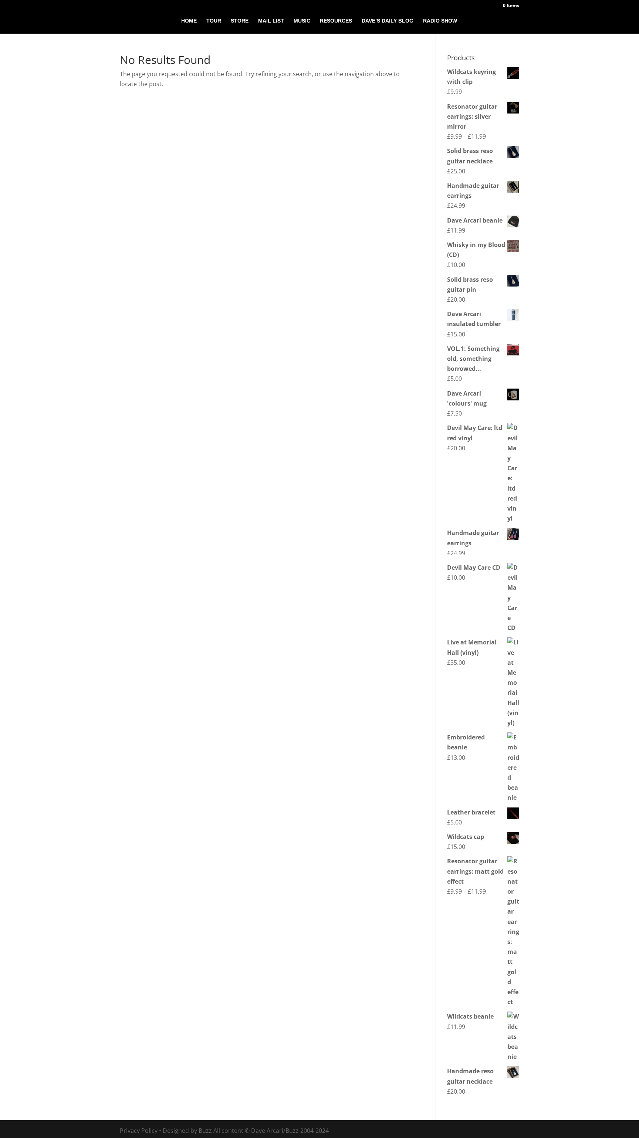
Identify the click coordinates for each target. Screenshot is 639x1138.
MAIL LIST (271, 21)
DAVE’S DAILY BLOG (387, 21)
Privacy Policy (139, 1131)
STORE (239, 21)
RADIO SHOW (440, 21)
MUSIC (302, 21)
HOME (189, 21)
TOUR (213, 21)
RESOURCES (336, 21)
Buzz (205, 1131)
